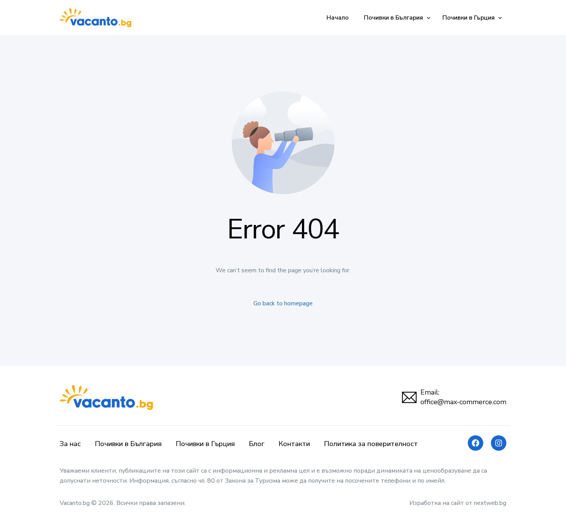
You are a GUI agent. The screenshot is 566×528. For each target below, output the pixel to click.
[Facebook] (475, 443)
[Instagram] (498, 443)
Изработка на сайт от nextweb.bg (457, 503)
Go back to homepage (283, 303)
